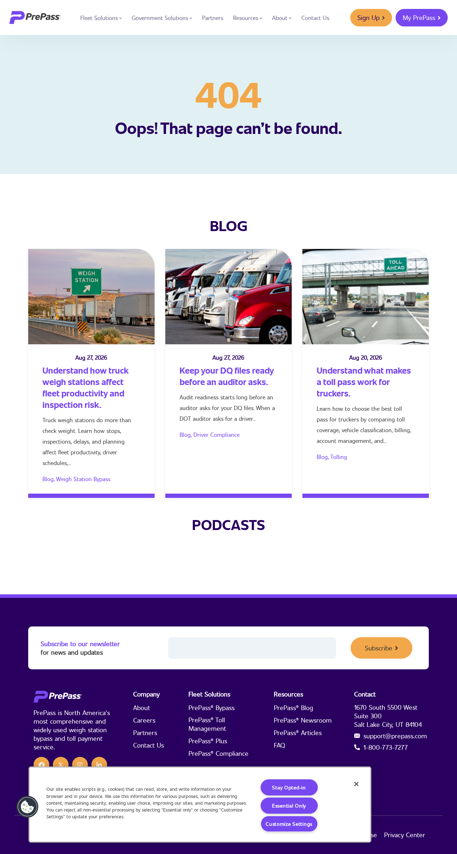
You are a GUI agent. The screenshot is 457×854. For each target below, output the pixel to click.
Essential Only (289, 805)
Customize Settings (289, 823)
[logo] (35, 17)
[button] (27, 806)
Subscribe (378, 648)
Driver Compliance (217, 434)
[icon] (41, 765)
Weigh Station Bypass (83, 479)
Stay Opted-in (289, 787)
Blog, (49, 479)
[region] (200, 804)
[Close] (356, 784)
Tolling (338, 456)
